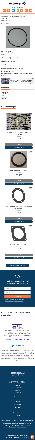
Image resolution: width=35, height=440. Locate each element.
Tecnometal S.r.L (10, 330)
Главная (17, 401)
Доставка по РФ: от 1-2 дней (13, 69)
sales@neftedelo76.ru (17, 396)
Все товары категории (17, 265)
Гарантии (17, 410)
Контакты (17, 415)
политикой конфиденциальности (14, 301)
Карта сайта (23, 435)
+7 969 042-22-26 (17, 392)
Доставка (17, 407)
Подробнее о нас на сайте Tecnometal (17, 339)
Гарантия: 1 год (8, 71)
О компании (17, 404)
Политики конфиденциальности (17, 427)
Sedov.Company (26, 437)
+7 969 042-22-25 (17, 387)
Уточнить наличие (19, 147)
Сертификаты (17, 413)
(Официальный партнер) (16, 58)
